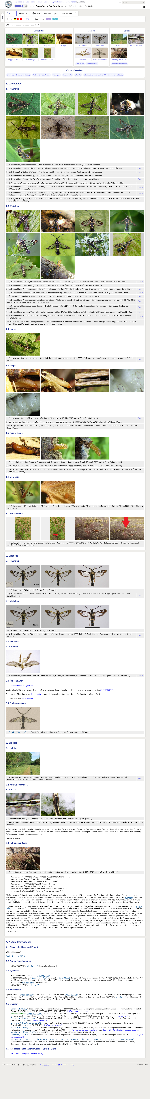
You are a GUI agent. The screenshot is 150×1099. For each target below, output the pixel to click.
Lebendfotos (39, 31)
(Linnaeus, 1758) (39, 978)
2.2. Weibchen (12, 601)
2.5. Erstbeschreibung (16, 703)
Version (56, 1065)
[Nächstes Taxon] (21, 6)
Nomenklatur (67, 75)
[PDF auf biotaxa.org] (52, 1025)
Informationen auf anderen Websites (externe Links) (103, 75)
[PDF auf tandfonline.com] (78, 1011)
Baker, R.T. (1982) (19, 1009)
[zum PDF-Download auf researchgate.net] (121, 1030)
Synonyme (56, 75)
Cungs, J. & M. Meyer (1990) (23, 1018)
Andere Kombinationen (41, 75)
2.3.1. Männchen (12, 646)
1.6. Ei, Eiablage (13, 477)
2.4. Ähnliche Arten (14, 681)
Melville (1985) (26, 995)
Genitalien (80, 64)
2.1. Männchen (12, 561)
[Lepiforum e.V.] (8, 5)
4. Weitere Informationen (18, 942)
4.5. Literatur (11, 1004)
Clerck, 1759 (32, 966)
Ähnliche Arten (91, 64)
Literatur (78, 75)
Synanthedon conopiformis (22, 686)
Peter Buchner (45, 1065)
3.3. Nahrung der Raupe (16, 843)
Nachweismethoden (119, 64)
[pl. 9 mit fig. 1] (122, 1016)
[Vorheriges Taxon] (16, 6)
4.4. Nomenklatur (13, 990)
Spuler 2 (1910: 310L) (15, 956)
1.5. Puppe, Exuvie (14, 433)
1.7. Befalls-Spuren (14, 514)
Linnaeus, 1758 (43, 975)
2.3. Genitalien (12, 642)
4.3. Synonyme (12, 971)
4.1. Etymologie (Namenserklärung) (22, 947)
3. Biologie (11, 743)
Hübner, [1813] (35, 985)
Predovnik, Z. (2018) (20, 1035)
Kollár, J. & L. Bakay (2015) (22, 1028)
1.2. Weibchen (12, 206)
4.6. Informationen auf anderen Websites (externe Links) (31, 1049)
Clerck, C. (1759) (34, 1014)
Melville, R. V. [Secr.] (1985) (23, 1032)
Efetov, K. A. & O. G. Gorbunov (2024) (27, 1023)
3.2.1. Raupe (11, 790)
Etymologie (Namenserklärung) (18, 75)
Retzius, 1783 (28, 983)
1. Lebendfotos (13, 84)
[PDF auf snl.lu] (40, 1021)
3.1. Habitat (11, 748)
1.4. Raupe (10, 366)
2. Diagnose (12, 556)
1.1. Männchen (12, 89)
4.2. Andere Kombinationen (18, 961)
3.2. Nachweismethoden (17, 785)
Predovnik (129, 897)
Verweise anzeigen (68, 1065)
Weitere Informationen (74, 70)
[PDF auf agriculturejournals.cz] (84, 1030)
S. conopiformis (106, 690)
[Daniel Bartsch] (27, 698)
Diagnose (91, 31)
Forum (140, 168)
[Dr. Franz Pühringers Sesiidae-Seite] (27, 1054)
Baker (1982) (64, 978)
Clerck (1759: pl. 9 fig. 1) (19, 732)
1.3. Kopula (11, 329)
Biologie (127, 31)
